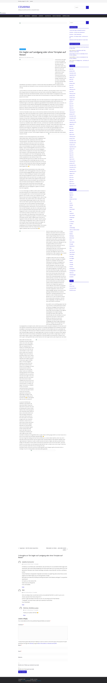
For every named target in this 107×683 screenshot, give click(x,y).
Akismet (31, 643)
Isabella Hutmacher (28, 562)
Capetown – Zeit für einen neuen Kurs (29, 548)
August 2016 (71, 124)
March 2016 (71, 134)
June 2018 (71, 91)
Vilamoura (71, 272)
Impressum (34, 15)
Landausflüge (72, 227)
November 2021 (72, 73)
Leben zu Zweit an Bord (74, 229)
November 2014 (72, 167)
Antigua (71, 197)
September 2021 (72, 75)
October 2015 (72, 144)
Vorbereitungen (72, 274)
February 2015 (72, 161)
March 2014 (71, 183)
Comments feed (72, 288)
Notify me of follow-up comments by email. (28, 665)
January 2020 (72, 83)
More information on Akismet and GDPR (47, 643)
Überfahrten (71, 268)
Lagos (70, 225)
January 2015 (72, 163)
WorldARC (71, 276)
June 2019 (71, 85)
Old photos (48, 15)
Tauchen (71, 262)
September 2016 (72, 122)
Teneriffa (71, 264)
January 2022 (72, 71)
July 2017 (71, 101)
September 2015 (72, 146)
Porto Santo (71, 242)
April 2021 (71, 79)
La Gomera (71, 221)
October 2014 (72, 169)
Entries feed (71, 286)
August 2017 (71, 99)
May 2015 (71, 155)
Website (20, 657)
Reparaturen (71, 246)
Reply (23, 587)
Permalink (36, 564)
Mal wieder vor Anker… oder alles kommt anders (56, 549)
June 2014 (71, 177)
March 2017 (71, 110)
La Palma (71, 223)
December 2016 (72, 116)
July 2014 (71, 175)
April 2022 (71, 69)
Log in (70, 284)
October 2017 (72, 97)
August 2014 (71, 173)
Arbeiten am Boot (73, 199)
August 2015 (71, 148)
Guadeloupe (71, 217)
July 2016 (71, 126)
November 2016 (72, 118)
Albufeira (71, 192)
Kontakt (41, 15)
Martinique (71, 235)
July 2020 (71, 81)
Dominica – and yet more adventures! (77, 32)
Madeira (71, 233)
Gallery (21, 15)
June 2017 (71, 103)
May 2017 (71, 105)
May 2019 (71, 87)
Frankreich (71, 213)
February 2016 (72, 136)
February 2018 (72, 93)
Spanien (71, 260)
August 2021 (71, 77)
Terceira (71, 266)
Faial (70, 211)
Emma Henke (72, 47)
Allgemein (71, 195)
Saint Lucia (71, 250)
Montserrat (71, 238)
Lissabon (71, 231)
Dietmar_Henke (31, 57)
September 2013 (72, 185)
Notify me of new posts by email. (26, 669)
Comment (21, 624)
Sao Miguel (71, 258)
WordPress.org (72, 290)
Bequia (70, 207)
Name (20, 645)
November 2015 (72, 142)
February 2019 (72, 89)
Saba (70, 248)
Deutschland (71, 209)
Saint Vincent (72, 252)
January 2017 (72, 114)
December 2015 (72, 140)
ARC (70, 201)
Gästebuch (27, 15)
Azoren (70, 203)
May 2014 (71, 179)
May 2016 (71, 130)
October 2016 (72, 120)
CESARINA (24, 7)
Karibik (70, 219)
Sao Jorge (71, 256)
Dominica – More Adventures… (75, 34)
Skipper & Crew (66, 15)
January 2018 (72, 95)
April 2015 (71, 157)
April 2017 (71, 107)
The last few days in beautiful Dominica (77, 30)
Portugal (71, 244)
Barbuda (71, 205)
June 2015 (71, 153)
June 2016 (71, 128)
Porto (70, 240)
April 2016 (71, 132)
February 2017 (72, 112)
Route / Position (57, 15)
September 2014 (72, 171)
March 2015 (71, 159)
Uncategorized (22, 49)
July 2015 (71, 150)
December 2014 (72, 165)
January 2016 (72, 138)
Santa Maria (71, 254)
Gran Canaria (72, 215)
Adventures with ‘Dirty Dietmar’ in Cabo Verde (78, 39)
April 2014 (71, 181)
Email (19, 651)
